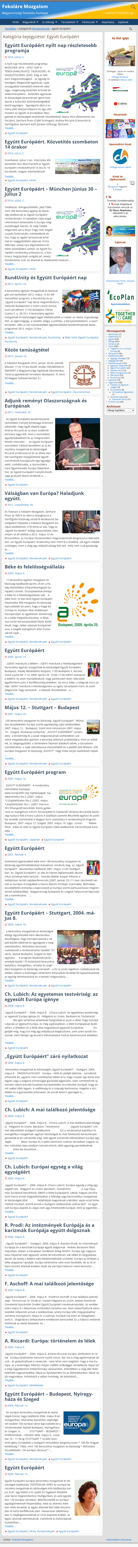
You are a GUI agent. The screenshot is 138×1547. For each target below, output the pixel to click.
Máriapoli (114, 375)
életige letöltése (120, 76)
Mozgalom (113, 186)
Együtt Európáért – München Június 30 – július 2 (51, 191)
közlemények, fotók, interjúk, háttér (120, 282)
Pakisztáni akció (119, 399)
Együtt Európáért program (35, 772)
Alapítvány (108, 22)
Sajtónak (123, 22)
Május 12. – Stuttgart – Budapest (42, 707)
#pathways (113, 334)
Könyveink (113, 353)
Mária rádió (126, 79)
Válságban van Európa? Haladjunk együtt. (44, 496)
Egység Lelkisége (118, 358)
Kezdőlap (10, 28)
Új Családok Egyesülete (123, 392)
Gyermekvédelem (120, 304)
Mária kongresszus (119, 373)
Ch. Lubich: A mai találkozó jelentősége (50, 1109)
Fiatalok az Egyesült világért (119, 386)
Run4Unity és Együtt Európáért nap (46, 277)
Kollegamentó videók (120, 167)
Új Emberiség (116, 397)
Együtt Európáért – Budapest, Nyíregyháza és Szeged (49, 1396)
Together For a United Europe (120, 349)
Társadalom (68, 22)
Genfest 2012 (116, 370)
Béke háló (71, 337)
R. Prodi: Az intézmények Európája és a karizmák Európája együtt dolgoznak (50, 1227)
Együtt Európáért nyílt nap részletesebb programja (51, 48)
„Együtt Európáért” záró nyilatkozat (46, 1056)
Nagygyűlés (113, 360)
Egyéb (111, 339)
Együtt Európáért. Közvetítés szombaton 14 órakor (51, 144)
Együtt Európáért (18, 133)
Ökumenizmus (81, 392)
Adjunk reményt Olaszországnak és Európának (46, 403)
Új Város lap (114, 402)
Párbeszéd (88, 22)
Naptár (118, 189)
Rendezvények (40, 28)
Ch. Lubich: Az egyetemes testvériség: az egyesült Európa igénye (51, 997)
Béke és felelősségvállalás (35, 566)
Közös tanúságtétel (27, 349)
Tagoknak (112, 382)
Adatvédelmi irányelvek (118, 1539)
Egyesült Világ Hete (119, 365)
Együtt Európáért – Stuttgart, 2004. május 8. (50, 915)
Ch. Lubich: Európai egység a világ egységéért (44, 1169)
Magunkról (28, 22)
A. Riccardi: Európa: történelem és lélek (50, 1340)
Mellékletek (36, 1385)
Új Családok (115, 389)
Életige (111, 341)
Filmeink (112, 344)
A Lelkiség (48, 22)
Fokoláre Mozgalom (25, 6)
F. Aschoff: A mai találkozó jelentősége (49, 1283)
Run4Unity (54, 337)
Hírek (15, 22)
